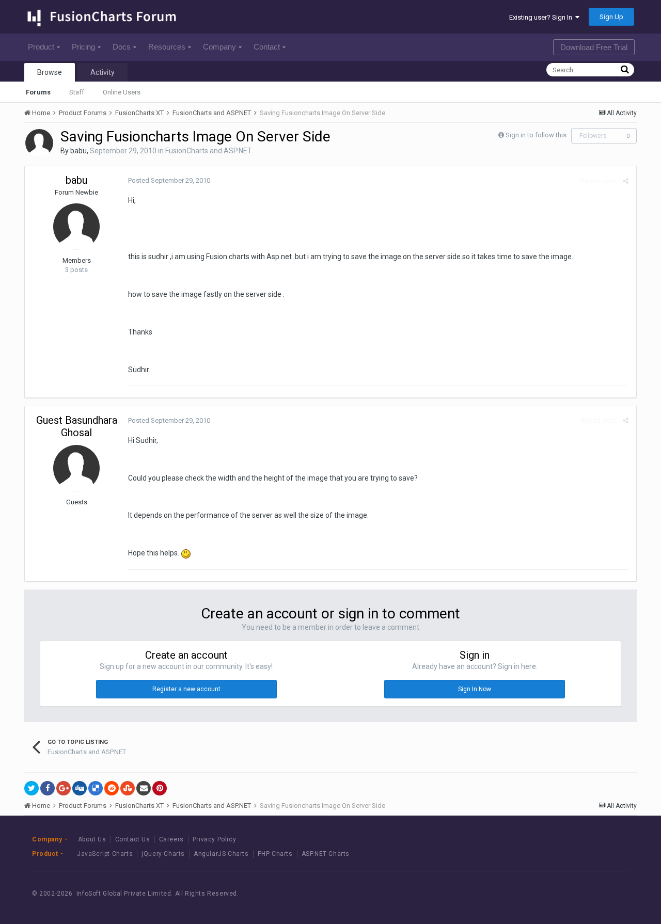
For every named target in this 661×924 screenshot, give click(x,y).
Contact (267, 46)
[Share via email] (143, 788)
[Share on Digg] (79, 788)
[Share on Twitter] (31, 788)
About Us (92, 839)
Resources (166, 46)
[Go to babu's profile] (39, 143)
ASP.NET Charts (326, 853)
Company (219, 46)
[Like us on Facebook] (562, 893)
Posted (169, 180)
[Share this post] (625, 181)
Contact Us (132, 839)
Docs (122, 46)
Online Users (121, 92)
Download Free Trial (593, 47)
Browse (49, 72)
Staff (76, 92)
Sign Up (611, 17)
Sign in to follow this (536, 135)
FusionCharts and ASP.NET (208, 151)
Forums (38, 92)
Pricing (83, 46)
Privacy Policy (214, 839)
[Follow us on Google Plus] (609, 893)
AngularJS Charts (221, 853)
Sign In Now (474, 689)
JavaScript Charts (105, 853)
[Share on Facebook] (47, 788)
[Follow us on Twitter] (585, 893)
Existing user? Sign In (542, 17)
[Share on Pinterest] (159, 788)
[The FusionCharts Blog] (539, 893)
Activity (102, 72)
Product (41, 46)
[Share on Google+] (63, 788)
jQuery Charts (163, 853)
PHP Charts (275, 853)
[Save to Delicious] (95, 788)
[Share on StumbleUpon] (127, 788)
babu (78, 151)
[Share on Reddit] (111, 788)
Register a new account (186, 689)
